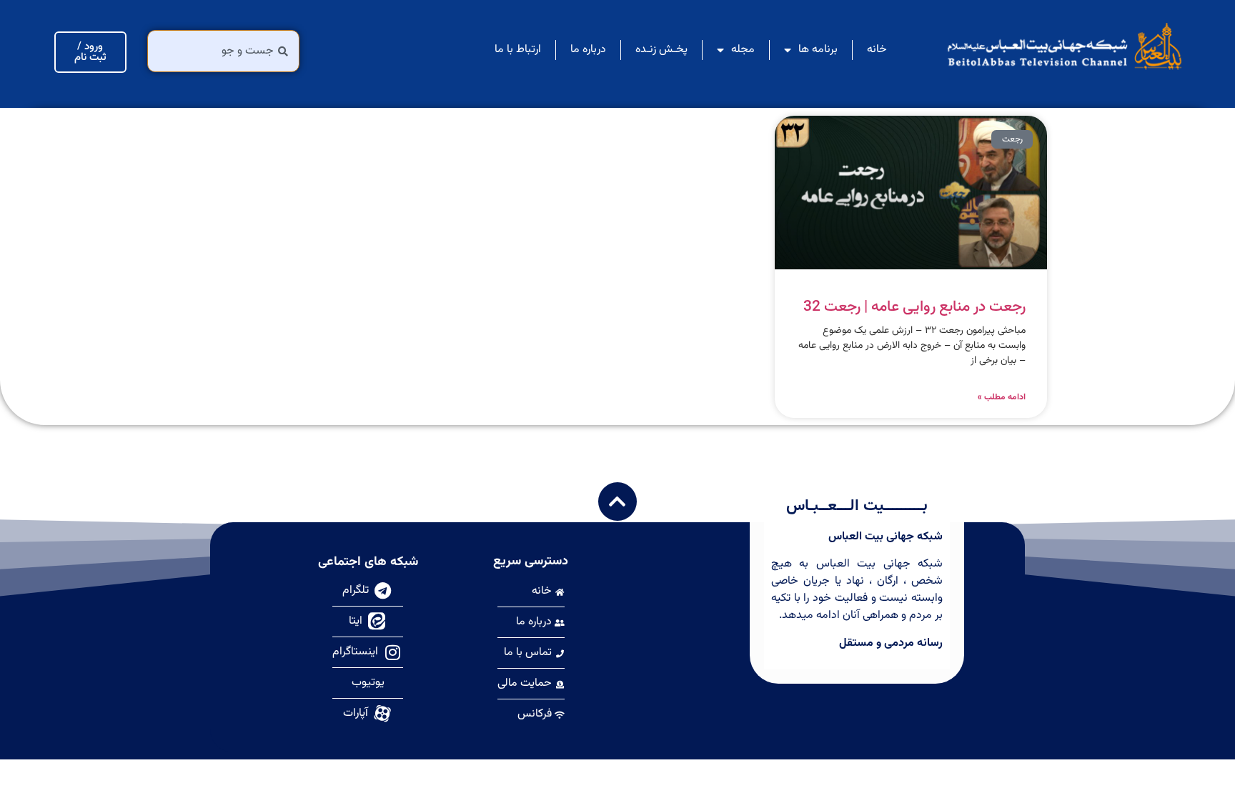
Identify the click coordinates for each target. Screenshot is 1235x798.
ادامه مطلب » (1002, 397)
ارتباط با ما (518, 50)
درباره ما (588, 50)
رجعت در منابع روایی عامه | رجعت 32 (914, 307)
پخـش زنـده (661, 50)
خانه (877, 50)
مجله (743, 50)
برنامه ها (818, 50)
